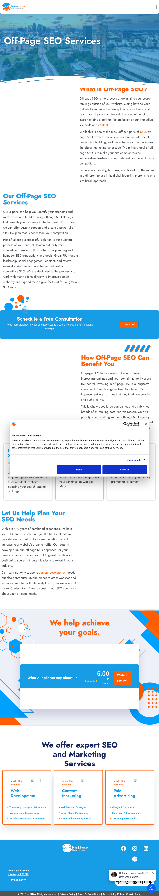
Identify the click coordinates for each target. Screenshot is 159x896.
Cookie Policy (134, 894)
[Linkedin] (146, 848)
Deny (79, 469)
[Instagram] (134, 848)
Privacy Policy (67, 894)
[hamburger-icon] (153, 7)
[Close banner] (146, 424)
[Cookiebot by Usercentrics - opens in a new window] (125, 424)
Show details (134, 459)
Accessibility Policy (113, 894)
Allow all (124, 469)
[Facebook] (123, 848)
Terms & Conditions (89, 894)
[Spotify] (134, 859)
